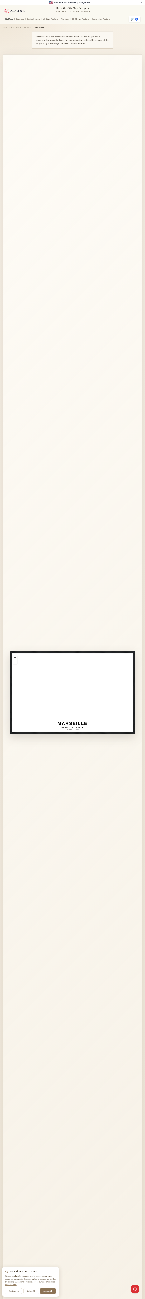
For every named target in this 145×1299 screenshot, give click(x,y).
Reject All (31, 1291)
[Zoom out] (15, 662)
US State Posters (50, 19)
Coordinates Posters (100, 19)
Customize (14, 1291)
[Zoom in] (15, 657)
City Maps (9, 19)
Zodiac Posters (33, 19)
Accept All (47, 1291)
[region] (74, 694)
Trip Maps (65, 19)
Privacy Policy (11, 1284)
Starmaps (20, 19)
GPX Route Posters (80, 19)
